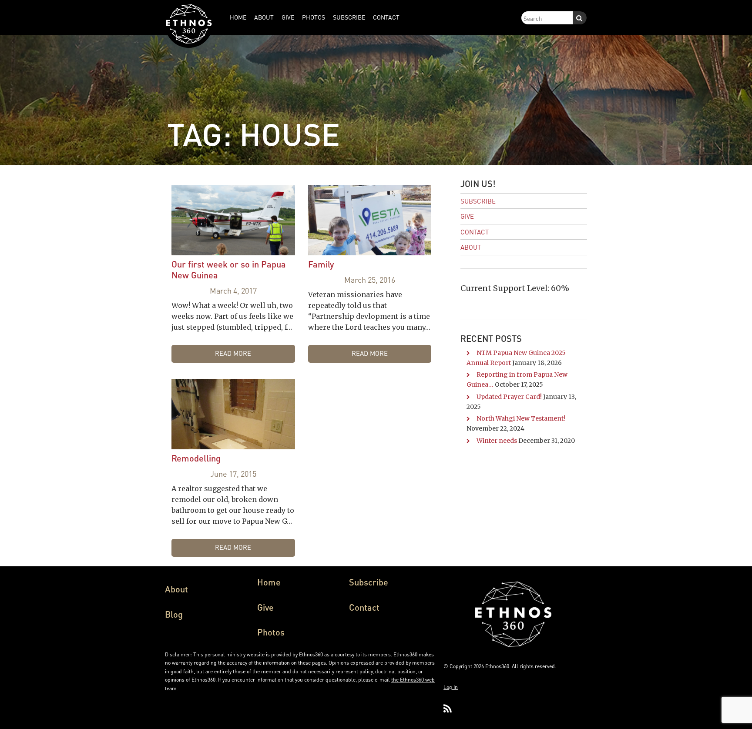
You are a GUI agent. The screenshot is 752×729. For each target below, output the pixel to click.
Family (321, 264)
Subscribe (478, 201)
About (470, 247)
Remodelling (196, 458)
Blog (174, 614)
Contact (474, 231)
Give (467, 216)
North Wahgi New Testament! (521, 418)
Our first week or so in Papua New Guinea (228, 269)
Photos (271, 632)
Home (269, 582)
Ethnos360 (311, 654)
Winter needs (497, 441)
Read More (233, 353)
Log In (450, 687)
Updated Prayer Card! (509, 397)
